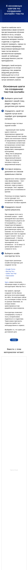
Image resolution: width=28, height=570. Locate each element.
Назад (14, 340)
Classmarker (10, 276)
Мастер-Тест (10, 272)
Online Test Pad (11, 274)
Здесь (7, 283)
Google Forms (10, 270)
